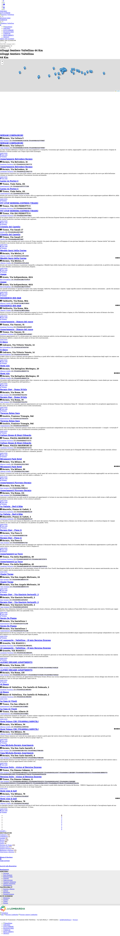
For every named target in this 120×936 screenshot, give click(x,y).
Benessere (6, 892)
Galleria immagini (9, 883)
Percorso (6, 873)
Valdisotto (3, 835)
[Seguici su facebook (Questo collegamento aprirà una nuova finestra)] (3, 1)
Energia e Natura (8, 889)
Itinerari (6, 878)
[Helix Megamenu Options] (0, 25)
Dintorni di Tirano (6, 845)
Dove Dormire (7, 875)
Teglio (2, 843)
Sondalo (2, 838)
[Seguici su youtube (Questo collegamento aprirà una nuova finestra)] (4, 4)
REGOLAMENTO (8, 35)
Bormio (2, 840)
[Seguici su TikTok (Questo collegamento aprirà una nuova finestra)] (4, 9)
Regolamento (7, 885)
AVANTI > (3, 831)
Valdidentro (4, 836)
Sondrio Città (4, 847)
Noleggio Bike (8, 877)
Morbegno (6, 898)
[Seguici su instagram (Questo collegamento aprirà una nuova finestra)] (3, 6)
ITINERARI (3, 20)
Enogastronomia (8, 894)
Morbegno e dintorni (7, 850)
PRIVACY (6, 37)
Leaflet (118, 91)
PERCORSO (3, 11)
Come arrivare (8, 880)
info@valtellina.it (65, 920)
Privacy (75, 920)
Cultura (5, 891)
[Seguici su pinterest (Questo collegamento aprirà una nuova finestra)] (4, 8)
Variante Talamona (9, 882)
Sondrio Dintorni (5, 848)
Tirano (2, 841)
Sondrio (5, 899)
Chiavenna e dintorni (7, 852)
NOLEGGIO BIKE (5, 18)
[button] (60, 74)
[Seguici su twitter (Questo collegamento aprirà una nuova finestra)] (4, 2)
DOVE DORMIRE (5, 13)
